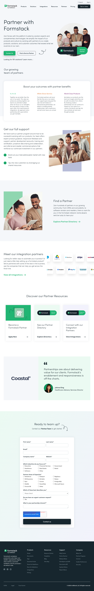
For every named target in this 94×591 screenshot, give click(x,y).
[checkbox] (45, 468)
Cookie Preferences (81, 562)
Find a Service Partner (27, 53)
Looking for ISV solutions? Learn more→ (18, 59)
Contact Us (9, 53)
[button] (23, 6)
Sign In (88, 2)
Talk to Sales (84, 6)
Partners (64, 6)
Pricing (72, 6)
